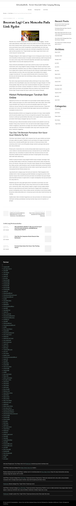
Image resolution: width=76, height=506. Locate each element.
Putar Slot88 (6, 415)
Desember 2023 (58, 56)
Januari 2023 (58, 81)
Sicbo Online (6, 398)
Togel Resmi (6, 428)
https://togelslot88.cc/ (8, 306)
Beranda (30, 9)
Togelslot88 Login (7, 349)
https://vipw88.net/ (7, 293)
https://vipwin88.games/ (9, 315)
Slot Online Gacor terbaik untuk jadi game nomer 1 (63, 43)
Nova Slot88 (6, 280)
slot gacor (5, 459)
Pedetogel (5, 430)
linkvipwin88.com (7, 323)
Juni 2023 (57, 67)
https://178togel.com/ (8, 410)
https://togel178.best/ (8, 411)
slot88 (4, 327)
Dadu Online (6, 396)
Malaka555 (6, 304)
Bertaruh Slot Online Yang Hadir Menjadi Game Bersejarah (62, 24)
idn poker (5, 278)
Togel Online (58, 123)
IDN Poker (5, 348)
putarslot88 (6, 368)
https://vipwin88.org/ (8, 297)
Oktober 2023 (58, 59)
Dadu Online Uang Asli (26, 467)
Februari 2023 (58, 78)
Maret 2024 (57, 52)
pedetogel (5, 336)
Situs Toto (5, 346)
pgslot (42, 41)
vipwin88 (5, 308)
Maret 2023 (57, 74)
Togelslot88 (6, 267)
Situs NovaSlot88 (7, 453)
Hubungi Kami (37, 9)
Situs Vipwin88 (7, 449)
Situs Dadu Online (45, 472)
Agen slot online (7, 366)
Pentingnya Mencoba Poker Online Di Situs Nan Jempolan (63, 29)
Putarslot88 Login (7, 443)
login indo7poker (7, 374)
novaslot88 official (7, 440)
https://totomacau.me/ (8, 332)
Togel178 (5, 312)
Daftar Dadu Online (8, 406)
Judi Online (45, 9)
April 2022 (57, 100)
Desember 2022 (58, 85)
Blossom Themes (58, 502)
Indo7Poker (6, 381)
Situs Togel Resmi (7, 329)
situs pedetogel (7, 340)
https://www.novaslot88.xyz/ (10, 357)
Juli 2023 (57, 63)
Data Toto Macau (7, 400)
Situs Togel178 (7, 314)
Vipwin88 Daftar (7, 300)
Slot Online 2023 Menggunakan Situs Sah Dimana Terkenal (63, 39)
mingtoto (5, 432)
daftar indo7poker (7, 378)
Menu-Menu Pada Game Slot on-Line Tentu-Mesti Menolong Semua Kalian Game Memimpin (63, 34)
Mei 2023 (57, 70)
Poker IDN (5, 376)
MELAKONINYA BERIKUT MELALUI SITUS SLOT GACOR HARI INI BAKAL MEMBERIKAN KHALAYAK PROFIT (28, 228)
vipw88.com (6, 319)
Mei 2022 (57, 96)
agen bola (5, 455)
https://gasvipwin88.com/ (9, 325)
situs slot (5, 351)
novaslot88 (6, 331)
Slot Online (21, 18)
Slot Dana (5, 302)
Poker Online (58, 116)
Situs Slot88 (6, 389)
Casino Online (58, 109)
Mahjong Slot (6, 391)
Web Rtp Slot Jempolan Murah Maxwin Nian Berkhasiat (27, 237)
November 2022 (58, 89)
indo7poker (6, 363)
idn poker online (7, 379)
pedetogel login (7, 402)
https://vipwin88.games (8, 317)
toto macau (6, 353)
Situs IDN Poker (22, 488)
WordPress (5, 504)
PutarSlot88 (6, 282)
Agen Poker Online (7, 393)
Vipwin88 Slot (6, 310)
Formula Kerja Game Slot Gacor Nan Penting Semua (27, 246)
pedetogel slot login (8, 338)
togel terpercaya (7, 342)
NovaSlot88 (6, 285)
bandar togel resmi (8, 434)
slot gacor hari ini (7, 268)
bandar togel (6, 355)
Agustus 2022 (58, 92)
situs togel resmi (7, 334)
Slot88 (5, 299)
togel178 (5, 276)
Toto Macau (6, 272)
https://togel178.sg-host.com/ (10, 413)
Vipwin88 (5, 270)
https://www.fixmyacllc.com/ (10, 295)
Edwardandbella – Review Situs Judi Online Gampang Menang (38, 5)
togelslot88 (6, 370)
